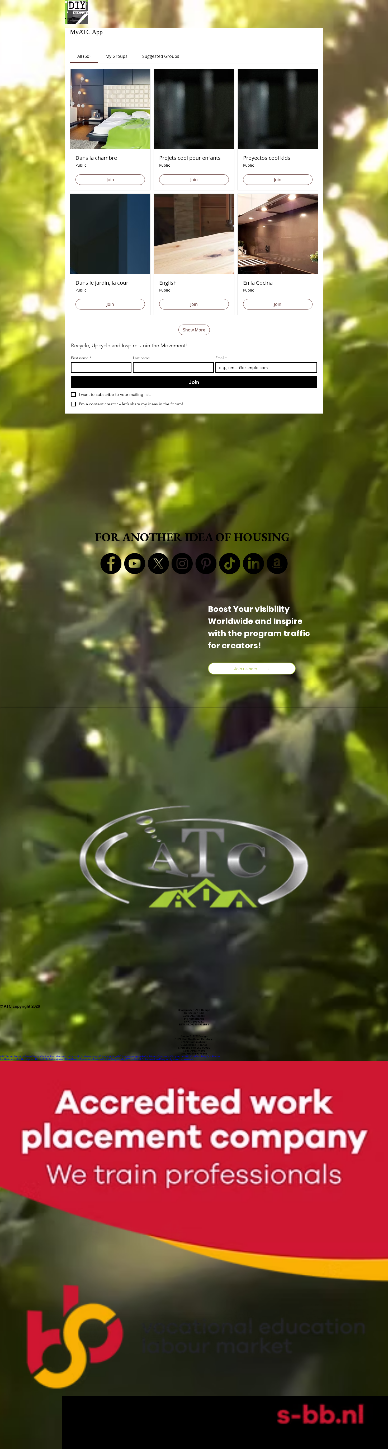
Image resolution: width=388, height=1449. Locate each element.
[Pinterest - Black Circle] (205, 563)
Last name (141, 358)
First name (81, 358)
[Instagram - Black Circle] (182, 563)
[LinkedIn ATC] (253, 563)
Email (221, 358)
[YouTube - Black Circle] (134, 563)
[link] (84, 56)
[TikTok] (229, 563)
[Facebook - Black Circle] (110, 563)
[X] (158, 563)
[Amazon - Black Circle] (277, 563)
